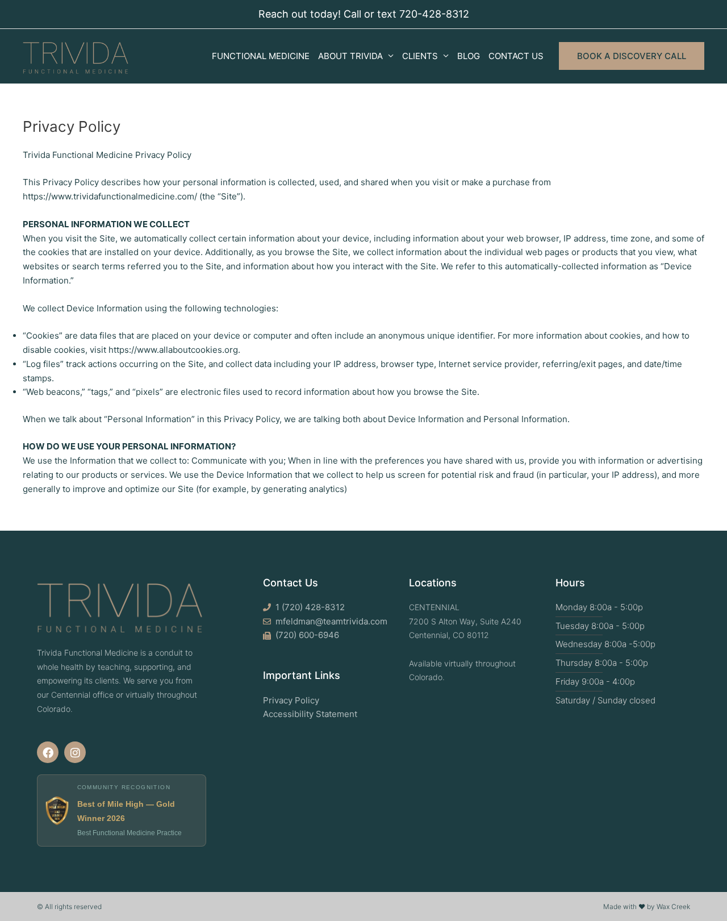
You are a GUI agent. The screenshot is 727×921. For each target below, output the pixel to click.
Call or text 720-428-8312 (406, 14)
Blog (468, 56)
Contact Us (516, 56)
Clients (420, 56)
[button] (631, 56)
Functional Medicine (261, 56)
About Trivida (350, 56)
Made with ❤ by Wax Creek (646, 906)
